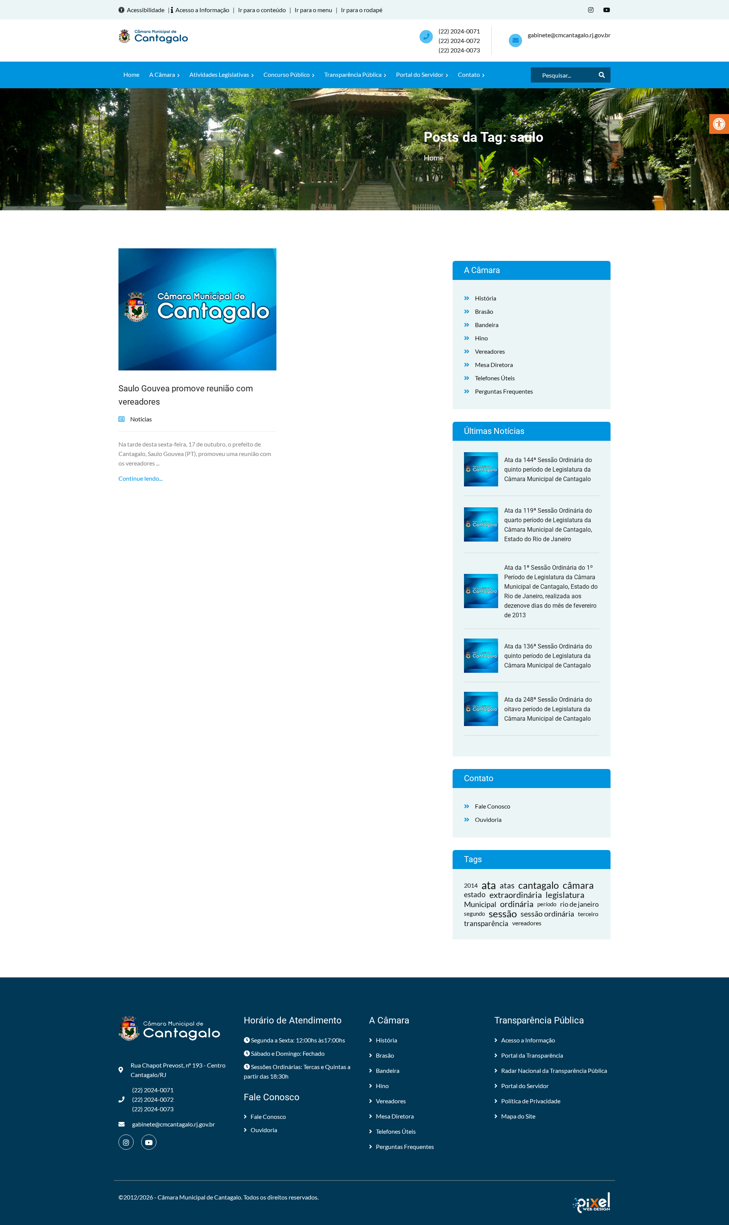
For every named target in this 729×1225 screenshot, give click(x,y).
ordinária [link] (516, 904)
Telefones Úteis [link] (495, 377)
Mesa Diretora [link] (494, 364)
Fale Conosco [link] (492, 806)
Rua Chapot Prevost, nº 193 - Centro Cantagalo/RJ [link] (178, 1069)
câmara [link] (578, 885)
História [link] (485, 298)
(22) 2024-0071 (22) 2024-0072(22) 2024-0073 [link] (459, 40)
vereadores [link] (526, 923)
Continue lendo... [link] (140, 478)
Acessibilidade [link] (146, 9)
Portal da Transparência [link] (532, 1055)
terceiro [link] (588, 913)
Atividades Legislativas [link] (219, 74)
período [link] (546, 904)
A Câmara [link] (162, 74)
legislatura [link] (565, 894)
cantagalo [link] (538, 885)
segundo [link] (474, 913)
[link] (719, 124)
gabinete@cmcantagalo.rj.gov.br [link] (569, 34)
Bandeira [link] (487, 324)
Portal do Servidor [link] (420, 74)
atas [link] (507, 885)
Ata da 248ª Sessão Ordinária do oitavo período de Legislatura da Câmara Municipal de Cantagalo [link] (548, 709)
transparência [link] (486, 923)
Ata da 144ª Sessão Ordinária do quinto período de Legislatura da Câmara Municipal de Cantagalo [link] (548, 469)
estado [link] (475, 894)
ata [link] (488, 885)
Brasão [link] (484, 311)
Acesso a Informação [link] (202, 9)
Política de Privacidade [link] (530, 1100)
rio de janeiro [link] (579, 904)
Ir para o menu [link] (313, 9)
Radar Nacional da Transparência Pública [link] (554, 1070)
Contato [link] (469, 74)
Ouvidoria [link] (488, 819)
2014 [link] (471, 885)
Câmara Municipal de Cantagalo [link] (199, 1197)
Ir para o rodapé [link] (362, 9)
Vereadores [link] (490, 351)
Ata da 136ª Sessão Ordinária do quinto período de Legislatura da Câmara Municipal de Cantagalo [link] (548, 656)
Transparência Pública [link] (353, 74)
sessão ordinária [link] (547, 913)
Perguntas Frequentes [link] (504, 391)
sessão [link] (503, 913)
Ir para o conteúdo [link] (262, 9)
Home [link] (131, 74)
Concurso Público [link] (287, 74)
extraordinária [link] (515, 894)
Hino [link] (481, 338)
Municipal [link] (480, 904)
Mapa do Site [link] (518, 1116)
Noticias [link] (141, 419)
